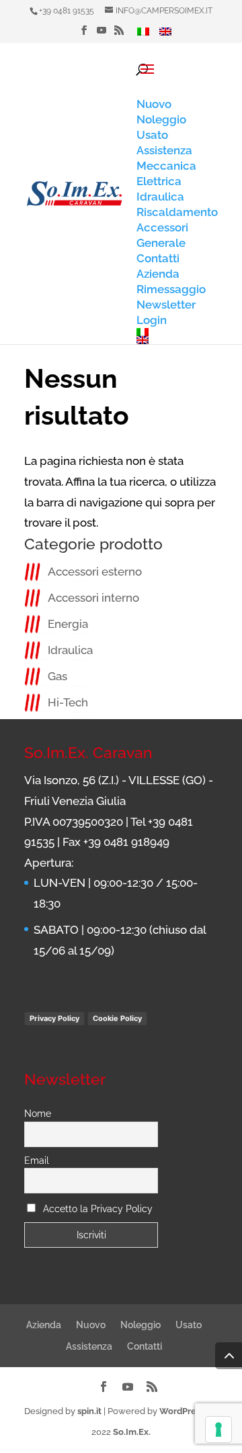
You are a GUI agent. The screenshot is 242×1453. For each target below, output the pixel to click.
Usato (188, 1325)
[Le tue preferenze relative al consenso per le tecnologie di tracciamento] (218, 1429)
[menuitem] (143, 35)
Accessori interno (93, 597)
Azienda (43, 1325)
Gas (57, 676)
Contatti (144, 1346)
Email (36, 1160)
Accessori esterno (95, 571)
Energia (68, 624)
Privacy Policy (54, 1018)
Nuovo (91, 1325)
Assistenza (89, 1346)
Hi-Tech (68, 702)
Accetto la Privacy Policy (98, 1208)
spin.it (89, 1411)
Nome (37, 1113)
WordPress (181, 1411)
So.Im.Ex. (132, 1432)
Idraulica (70, 650)
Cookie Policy (117, 1018)
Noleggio (140, 1325)
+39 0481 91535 (66, 10)
